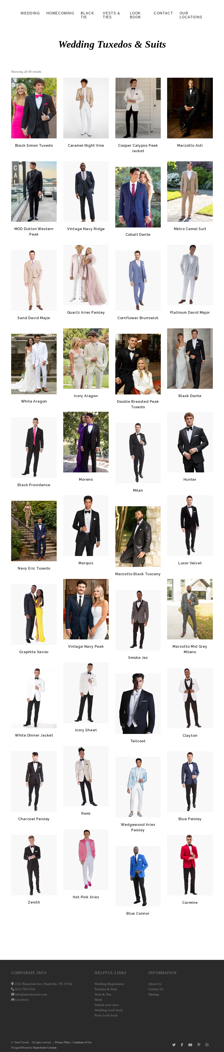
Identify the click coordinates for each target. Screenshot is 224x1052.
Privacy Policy (62, 1042)
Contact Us (155, 989)
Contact (163, 13)
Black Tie (87, 15)
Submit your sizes (106, 1005)
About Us (154, 984)
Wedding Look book (108, 1010)
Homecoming (60, 13)
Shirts (98, 999)
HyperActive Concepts (45, 1047)
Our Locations (191, 15)
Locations (21, 999)
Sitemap (153, 994)
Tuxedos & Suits (105, 989)
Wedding (30, 13)
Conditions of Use (82, 1042)
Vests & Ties (111, 15)
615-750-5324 (24, 989)
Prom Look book (106, 1015)
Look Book (135, 15)
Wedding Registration (109, 984)
